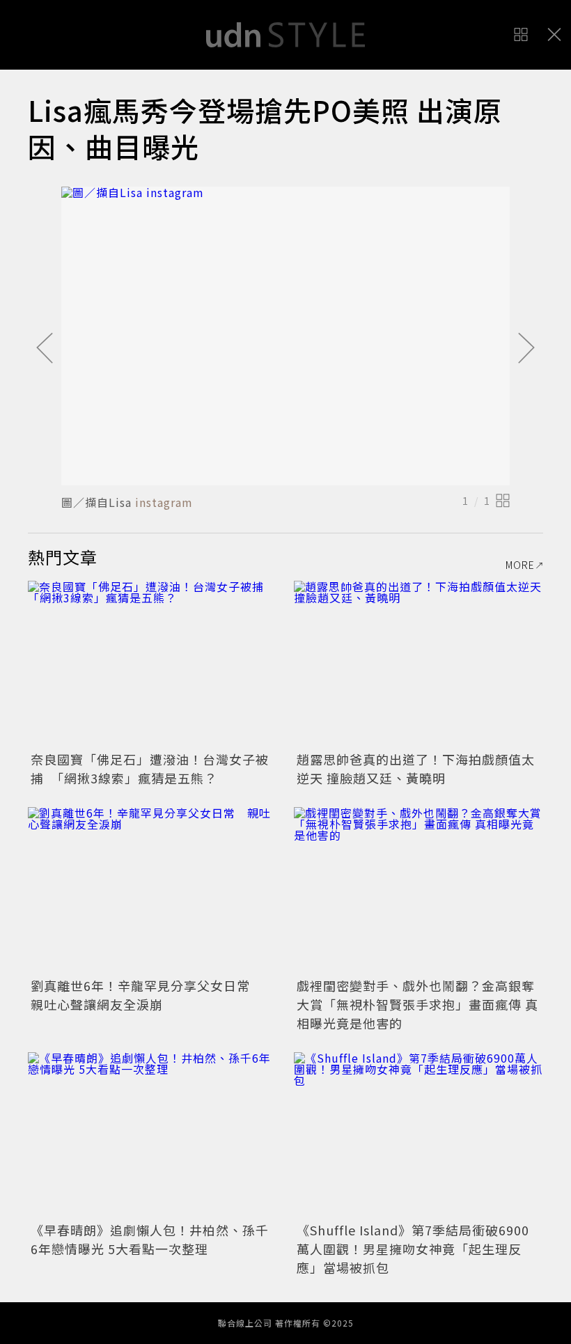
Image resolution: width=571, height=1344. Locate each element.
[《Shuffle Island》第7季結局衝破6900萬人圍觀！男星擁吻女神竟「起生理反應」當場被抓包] (418, 1135)
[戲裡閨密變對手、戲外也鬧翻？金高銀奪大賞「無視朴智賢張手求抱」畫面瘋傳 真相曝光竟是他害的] (418, 890)
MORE (520, 565)
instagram (164, 502)
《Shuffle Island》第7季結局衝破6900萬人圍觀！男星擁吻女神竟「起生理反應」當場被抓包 (413, 1248)
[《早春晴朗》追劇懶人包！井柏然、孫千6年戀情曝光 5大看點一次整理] (152, 1135)
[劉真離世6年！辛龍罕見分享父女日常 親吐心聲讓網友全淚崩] (152, 890)
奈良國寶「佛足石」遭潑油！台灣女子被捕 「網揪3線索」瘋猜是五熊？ (150, 768)
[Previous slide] (44, 349)
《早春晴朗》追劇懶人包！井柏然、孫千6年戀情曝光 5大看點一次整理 (150, 1239)
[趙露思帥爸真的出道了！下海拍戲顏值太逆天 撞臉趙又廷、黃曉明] (418, 664)
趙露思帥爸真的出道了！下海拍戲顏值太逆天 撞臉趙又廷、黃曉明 (416, 768)
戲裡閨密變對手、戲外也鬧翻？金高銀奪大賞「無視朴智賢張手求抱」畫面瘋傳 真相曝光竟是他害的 (417, 1004)
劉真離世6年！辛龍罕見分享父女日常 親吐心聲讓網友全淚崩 (147, 994)
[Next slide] (526, 349)
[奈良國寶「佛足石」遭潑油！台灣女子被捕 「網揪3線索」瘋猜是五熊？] (152, 664)
